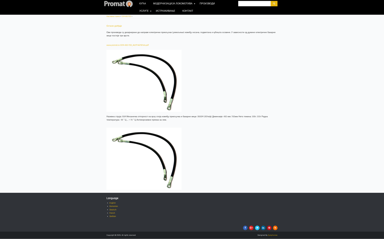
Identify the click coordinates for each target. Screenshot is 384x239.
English (113, 203)
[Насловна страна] (118, 3)
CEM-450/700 (126, 16)
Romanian (114, 206)
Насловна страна (113, 16)
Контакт (187, 11)
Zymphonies (273, 235)
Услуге (145, 12)
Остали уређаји (114, 26)
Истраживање (165, 11)
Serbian (113, 216)
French (112, 213)
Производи (207, 3)
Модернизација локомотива (174, 4)
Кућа (142, 3)
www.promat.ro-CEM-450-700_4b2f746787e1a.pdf (127, 45)
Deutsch (113, 209)
